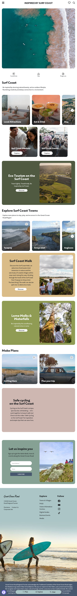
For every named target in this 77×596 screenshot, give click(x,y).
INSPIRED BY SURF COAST (38, 3)
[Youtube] (59, 505)
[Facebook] (59, 501)
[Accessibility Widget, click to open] (4, 592)
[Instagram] (59, 509)
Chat (53, 592)
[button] (72, 110)
